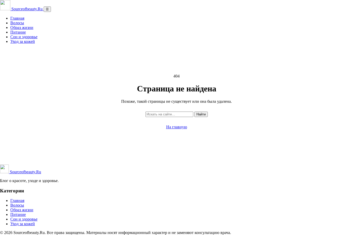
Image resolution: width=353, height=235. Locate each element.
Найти (201, 114)
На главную (176, 127)
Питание (18, 32)
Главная (17, 18)
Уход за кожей (22, 41)
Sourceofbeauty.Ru (25, 172)
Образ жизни (21, 27)
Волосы (17, 23)
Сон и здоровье (23, 37)
